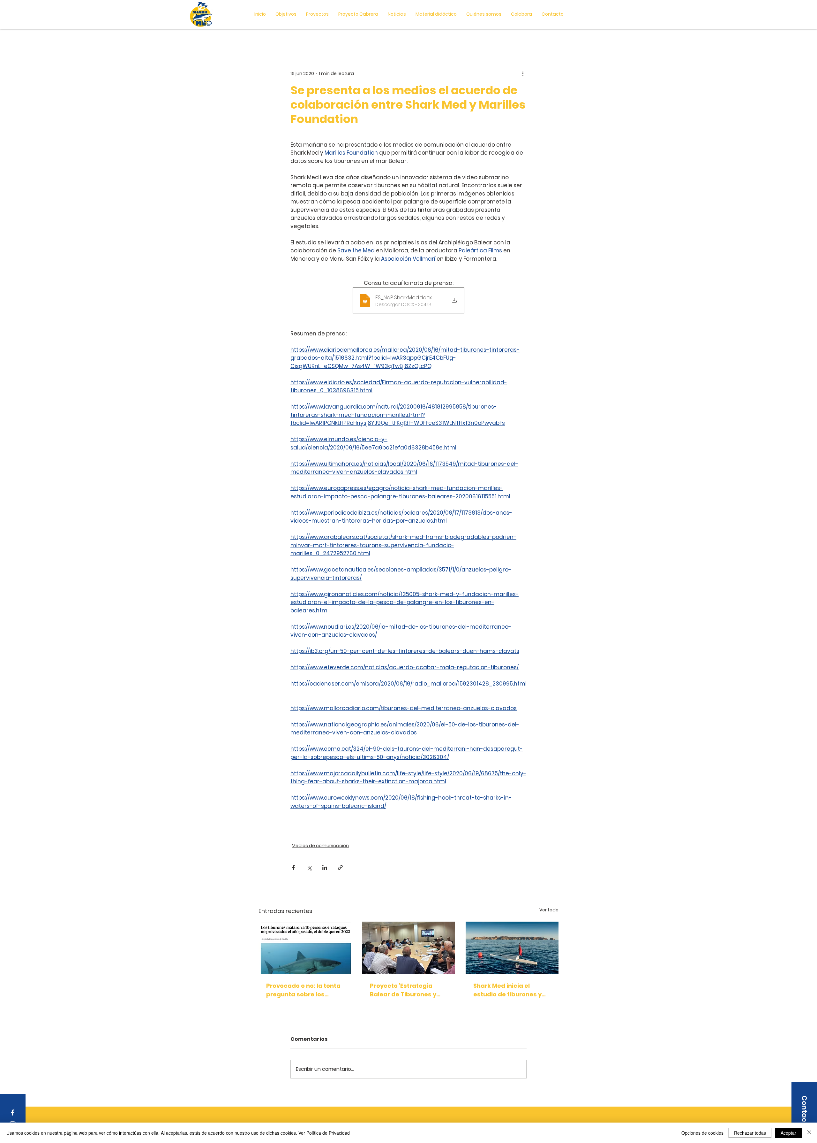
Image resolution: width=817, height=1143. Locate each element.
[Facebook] (13, 1112)
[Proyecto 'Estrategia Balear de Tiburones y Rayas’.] (408, 948)
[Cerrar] (809, 1133)
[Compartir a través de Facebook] (293, 867)
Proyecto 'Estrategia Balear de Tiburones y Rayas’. (403, 990)
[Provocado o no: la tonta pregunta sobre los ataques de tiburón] (305, 948)
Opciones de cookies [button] (702, 1133)
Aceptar (788, 1133)
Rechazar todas (750, 1133)
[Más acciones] (523, 73)
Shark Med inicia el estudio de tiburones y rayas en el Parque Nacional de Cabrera (507, 990)
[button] (436, 14)
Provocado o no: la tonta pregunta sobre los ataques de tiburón (303, 990)
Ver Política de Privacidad (324, 1133)
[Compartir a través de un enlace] (340, 867)
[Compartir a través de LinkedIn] (325, 867)
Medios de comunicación (320, 845)
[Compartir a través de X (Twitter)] (309, 867)
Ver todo (548, 910)
